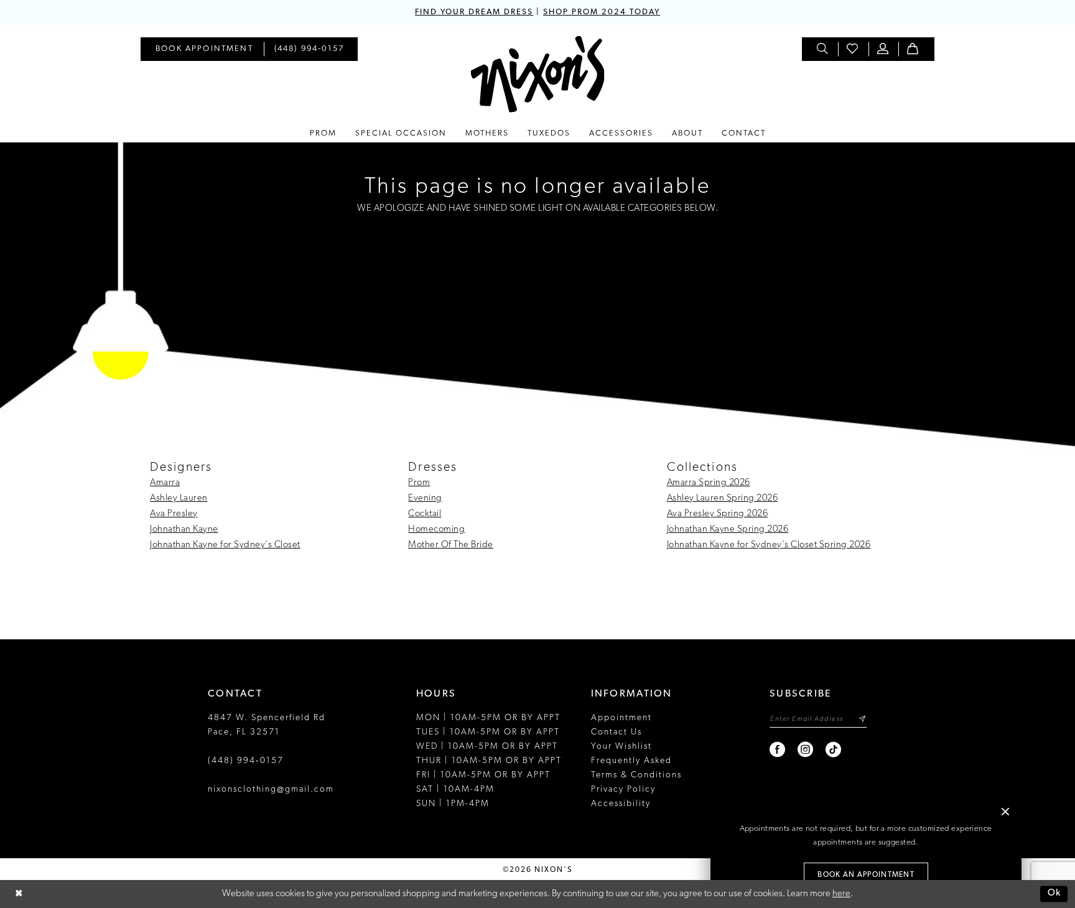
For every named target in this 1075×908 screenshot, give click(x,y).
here (841, 894)
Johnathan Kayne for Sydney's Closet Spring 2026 (769, 545)
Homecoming (436, 529)
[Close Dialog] (18, 894)
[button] (883, 49)
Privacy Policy (623, 789)
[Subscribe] (862, 719)
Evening (425, 498)
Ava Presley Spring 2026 (717, 514)
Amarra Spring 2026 (708, 483)
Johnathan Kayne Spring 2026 (728, 529)
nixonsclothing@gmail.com (271, 789)
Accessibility (621, 803)
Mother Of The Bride (450, 545)
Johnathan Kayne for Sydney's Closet (225, 545)
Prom (419, 483)
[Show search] (823, 49)
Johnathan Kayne (184, 529)
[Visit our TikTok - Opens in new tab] (834, 749)
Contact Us (616, 732)
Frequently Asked (631, 761)
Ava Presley (174, 514)
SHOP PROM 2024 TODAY (601, 12)
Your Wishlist (621, 746)
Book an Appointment (865, 875)
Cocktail (424, 514)
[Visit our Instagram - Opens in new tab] (806, 749)
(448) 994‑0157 (246, 761)
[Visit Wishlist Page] (853, 49)
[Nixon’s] (538, 74)
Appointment (621, 718)
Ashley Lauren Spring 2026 (722, 498)
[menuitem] (204, 49)
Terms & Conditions (636, 775)
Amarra (165, 483)
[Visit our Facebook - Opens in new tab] (778, 749)
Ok (1054, 894)
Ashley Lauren (179, 498)
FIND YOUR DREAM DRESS (474, 12)
